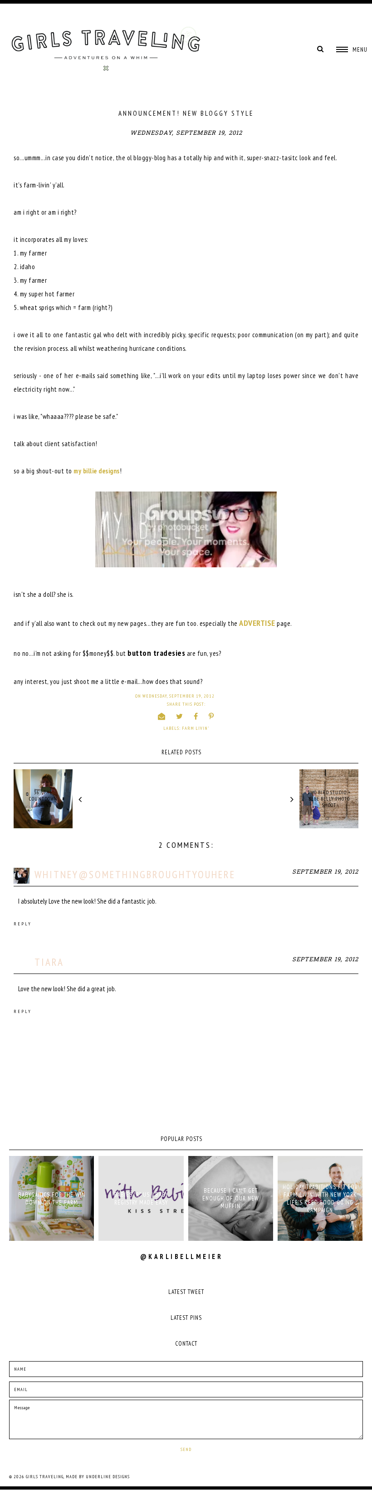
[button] (351, 50)
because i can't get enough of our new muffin (230, 1198)
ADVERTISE (257, 623)
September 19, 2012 (325, 872)
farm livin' (195, 728)
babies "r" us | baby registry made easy (141, 1198)
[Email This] (161, 716)
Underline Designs (108, 1477)
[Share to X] (179, 716)
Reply (23, 924)
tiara (49, 962)
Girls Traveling (45, 1477)
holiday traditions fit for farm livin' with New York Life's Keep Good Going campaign (320, 1198)
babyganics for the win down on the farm (51, 1198)
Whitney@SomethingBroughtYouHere (134, 874)
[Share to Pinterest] (211, 716)
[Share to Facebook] (196, 716)
